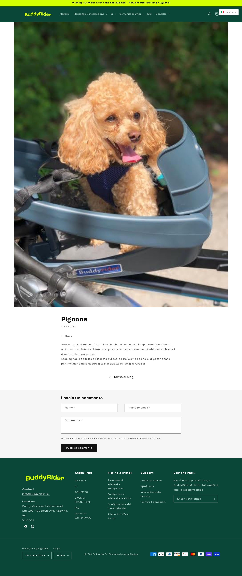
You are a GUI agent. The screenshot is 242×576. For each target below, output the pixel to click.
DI (76, 486)
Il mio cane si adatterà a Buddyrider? (115, 484)
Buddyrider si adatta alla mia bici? (119, 496)
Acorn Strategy (130, 554)
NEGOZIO (80, 480)
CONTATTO (81, 492)
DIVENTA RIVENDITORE (83, 500)
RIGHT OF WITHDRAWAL (83, 516)
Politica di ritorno (151, 480)
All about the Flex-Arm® (118, 516)
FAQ (77, 508)
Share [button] (68, 336)
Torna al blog (124, 377)
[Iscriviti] (214, 499)
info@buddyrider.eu (36, 494)
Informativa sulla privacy (151, 494)
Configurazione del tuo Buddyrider (119, 506)
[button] (90, 14)
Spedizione (147, 486)
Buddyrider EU (100, 554)
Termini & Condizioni (153, 502)
